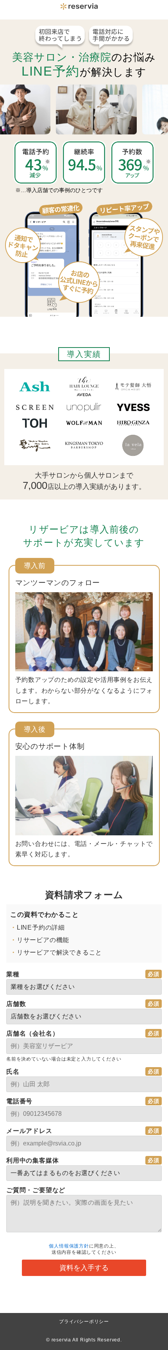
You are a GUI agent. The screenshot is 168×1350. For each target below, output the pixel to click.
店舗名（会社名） (32, 1033)
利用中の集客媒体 (32, 1160)
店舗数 (16, 1004)
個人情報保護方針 (69, 1246)
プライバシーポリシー (84, 1321)
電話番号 (19, 1101)
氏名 (13, 1071)
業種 (13, 974)
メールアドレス (29, 1131)
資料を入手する (84, 1268)
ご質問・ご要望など (35, 1190)
